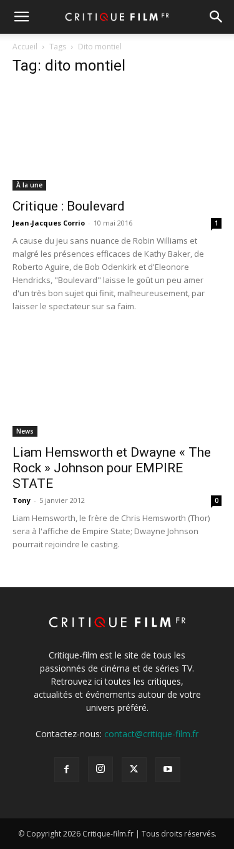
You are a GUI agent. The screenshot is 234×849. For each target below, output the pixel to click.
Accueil (24, 46)
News (25, 431)
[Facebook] (66, 769)
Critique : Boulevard (68, 206)
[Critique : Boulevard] (117, 139)
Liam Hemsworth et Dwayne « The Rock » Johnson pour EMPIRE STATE (111, 468)
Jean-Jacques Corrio (48, 222)
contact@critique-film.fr (151, 734)
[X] (134, 769)
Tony (21, 500)
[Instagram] (100, 769)
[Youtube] (167, 769)
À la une (29, 185)
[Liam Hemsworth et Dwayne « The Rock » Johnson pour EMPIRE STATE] (117, 384)
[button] (21, 17)
